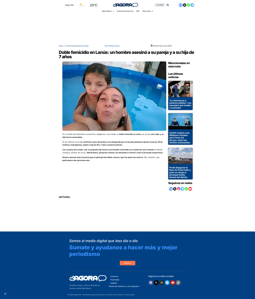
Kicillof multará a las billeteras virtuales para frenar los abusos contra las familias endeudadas (179, 138)
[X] (184, 5)
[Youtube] (172, 282)
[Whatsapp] (188, 5)
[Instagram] (178, 189)
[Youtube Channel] (190, 189)
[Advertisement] (127, 28)
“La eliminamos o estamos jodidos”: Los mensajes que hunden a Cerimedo (180, 104)
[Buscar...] (168, 5)
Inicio (61, 46)
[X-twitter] (156, 282)
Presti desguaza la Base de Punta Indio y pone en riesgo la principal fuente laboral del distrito (180, 172)
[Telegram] (192, 5)
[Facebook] (180, 5)
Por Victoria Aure (112, 46)
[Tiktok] (178, 282)
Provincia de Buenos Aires (77, 46)
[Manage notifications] (5, 293)
